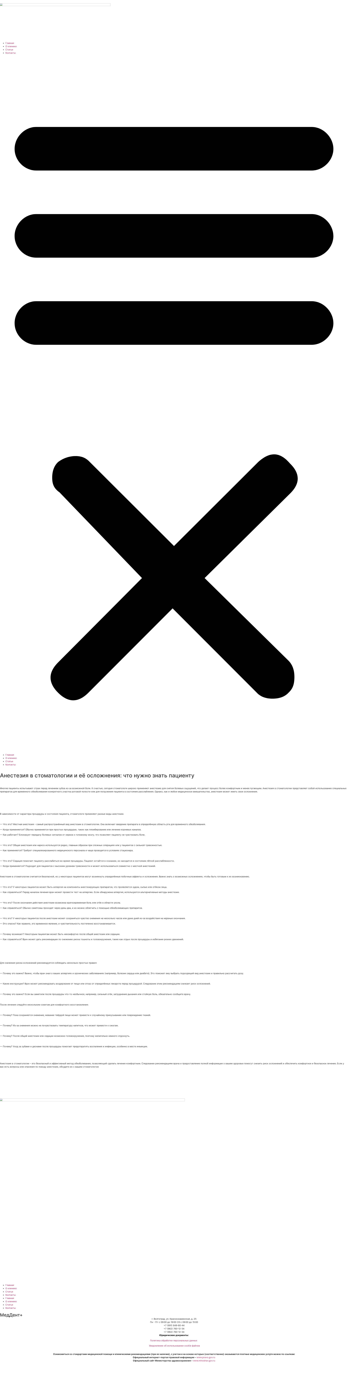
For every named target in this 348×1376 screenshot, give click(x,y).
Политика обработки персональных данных (173, 1340)
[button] (174, 403)
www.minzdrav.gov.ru (204, 1360)
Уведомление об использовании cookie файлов (174, 1345)
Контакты (10, 52)
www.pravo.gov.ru (205, 1357)
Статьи (9, 49)
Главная (9, 43)
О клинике (11, 46)
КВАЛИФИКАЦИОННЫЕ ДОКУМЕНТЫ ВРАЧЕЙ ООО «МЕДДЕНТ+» (174, 1369)
